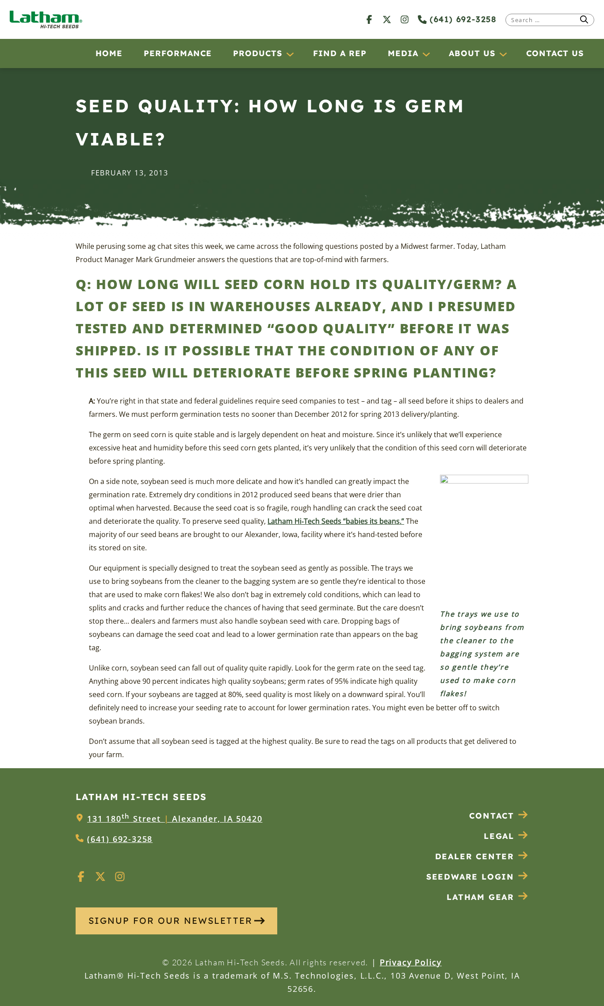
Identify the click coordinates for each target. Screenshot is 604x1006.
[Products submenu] (289, 54)
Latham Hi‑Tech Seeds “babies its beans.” (336, 521)
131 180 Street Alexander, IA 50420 (174, 818)
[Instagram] (404, 19)
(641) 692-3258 (462, 19)
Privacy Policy (411, 962)
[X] (386, 19)
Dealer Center (474, 856)
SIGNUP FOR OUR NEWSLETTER (170, 920)
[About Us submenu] (503, 54)
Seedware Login (470, 877)
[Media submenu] (426, 54)
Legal (499, 836)
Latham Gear (480, 897)
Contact (491, 816)
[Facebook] (369, 19)
